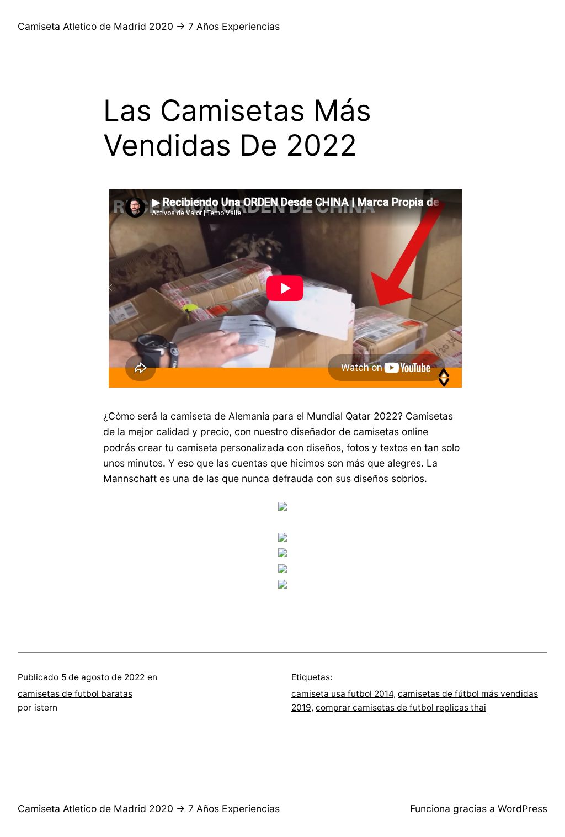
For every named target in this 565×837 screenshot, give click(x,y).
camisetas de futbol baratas (75, 693)
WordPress (522, 808)
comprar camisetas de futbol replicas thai (401, 707)
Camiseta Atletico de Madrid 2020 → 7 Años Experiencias (149, 26)
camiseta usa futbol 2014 (342, 693)
